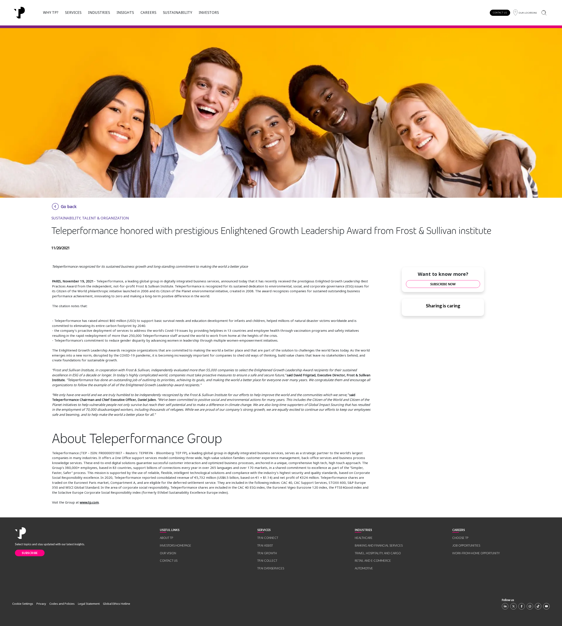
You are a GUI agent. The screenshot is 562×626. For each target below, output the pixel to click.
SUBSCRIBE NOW (443, 284)
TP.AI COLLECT (267, 560)
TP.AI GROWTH (267, 553)
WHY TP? (50, 12)
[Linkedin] (505, 606)
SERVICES (73, 12)
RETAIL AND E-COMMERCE (373, 560)
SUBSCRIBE (30, 553)
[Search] (544, 12)
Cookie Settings (22, 604)
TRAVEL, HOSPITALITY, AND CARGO (378, 553)
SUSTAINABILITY (177, 12)
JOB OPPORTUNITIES (466, 545)
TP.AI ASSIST (265, 545)
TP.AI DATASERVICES (270, 568)
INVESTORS (209, 12)
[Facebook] (521, 606)
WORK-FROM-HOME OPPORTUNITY (476, 553)
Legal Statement (89, 604)
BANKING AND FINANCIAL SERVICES (379, 545)
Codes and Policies (62, 604)
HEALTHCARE (364, 538)
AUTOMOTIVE (364, 568)
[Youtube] (546, 606)
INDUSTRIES (99, 12)
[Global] (19, 12)
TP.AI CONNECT (267, 538)
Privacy (41, 604)
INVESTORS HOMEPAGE (175, 545)
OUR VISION (168, 553)
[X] (513, 606)
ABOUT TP (166, 538)
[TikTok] (538, 606)
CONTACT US (500, 12)
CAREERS (148, 12)
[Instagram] (530, 606)
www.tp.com (89, 502)
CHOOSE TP (460, 538)
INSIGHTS (125, 12)
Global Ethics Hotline (116, 604)
